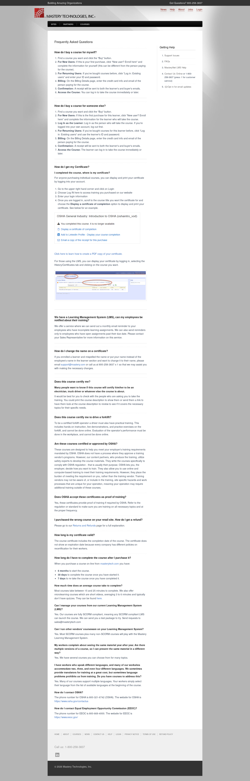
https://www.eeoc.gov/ (66, 717)
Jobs (190, 9)
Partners (68, 24)
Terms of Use (149, 734)
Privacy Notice (132, 734)
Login (199, 9)
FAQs (167, 61)
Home (57, 734)
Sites (53, 24)
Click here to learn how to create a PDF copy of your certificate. (88, 253)
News (163, 9)
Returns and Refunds (84, 525)
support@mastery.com (73, 364)
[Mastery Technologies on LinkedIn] (58, 754)
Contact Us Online (173, 73)
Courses (84, 24)
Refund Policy (166, 734)
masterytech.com (110, 563)
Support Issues (171, 55)
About (181, 9)
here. (99, 598)
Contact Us (98, 734)
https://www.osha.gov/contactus (71, 701)
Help (172, 9)
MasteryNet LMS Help (175, 67)
